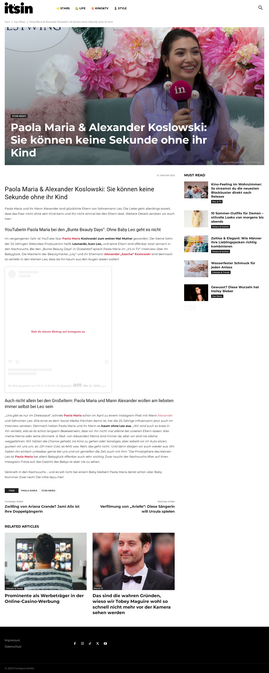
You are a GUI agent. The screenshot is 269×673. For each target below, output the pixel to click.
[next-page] (192, 307)
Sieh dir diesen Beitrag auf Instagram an (58, 331)
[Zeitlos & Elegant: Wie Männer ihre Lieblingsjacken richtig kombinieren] (196, 243)
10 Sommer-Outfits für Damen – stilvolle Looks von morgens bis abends (237, 217)
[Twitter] (98, 644)
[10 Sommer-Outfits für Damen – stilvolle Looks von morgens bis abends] (196, 218)
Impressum (12, 640)
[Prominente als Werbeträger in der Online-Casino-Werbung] (46, 561)
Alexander (165, 415)
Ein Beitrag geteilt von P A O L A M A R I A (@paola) (39, 385)
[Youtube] (105, 644)
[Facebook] (75, 644)
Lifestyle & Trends (14, 588)
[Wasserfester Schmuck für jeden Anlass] (196, 268)
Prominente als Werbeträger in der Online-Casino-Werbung (44, 598)
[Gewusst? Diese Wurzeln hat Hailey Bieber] (196, 292)
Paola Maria (71, 238)
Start (7, 21)
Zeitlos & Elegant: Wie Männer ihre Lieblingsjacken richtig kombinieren (236, 242)
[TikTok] (90, 644)
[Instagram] (82, 644)
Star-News (19, 21)
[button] (260, 8)
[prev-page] (186, 307)
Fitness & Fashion (220, 226)
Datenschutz (13, 646)
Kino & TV (98, 588)
